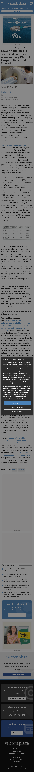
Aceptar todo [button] (17, 403)
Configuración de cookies (10, 399)
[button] (17, 412)
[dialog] (17, 386)
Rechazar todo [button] (17, 407)
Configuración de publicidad (10, 394)
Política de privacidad (23, 399)
